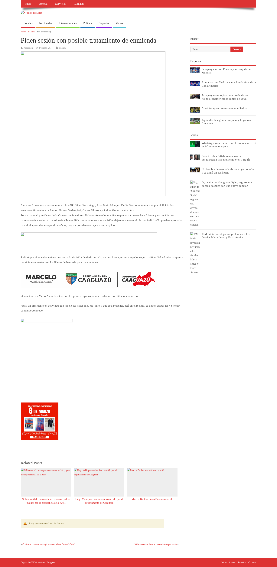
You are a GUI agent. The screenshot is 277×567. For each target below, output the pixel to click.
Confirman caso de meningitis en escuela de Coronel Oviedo (49, 544)
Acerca (43, 3)
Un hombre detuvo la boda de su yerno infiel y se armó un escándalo (228, 171)
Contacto (79, 3)
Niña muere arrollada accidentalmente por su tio (156, 544)
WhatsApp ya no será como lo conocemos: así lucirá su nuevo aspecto (229, 144)
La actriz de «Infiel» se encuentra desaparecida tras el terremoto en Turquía (226, 158)
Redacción (28, 48)
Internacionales (68, 23)
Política (87, 23)
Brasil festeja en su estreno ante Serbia (224, 108)
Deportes (104, 23)
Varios (119, 23)
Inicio (28, 3)
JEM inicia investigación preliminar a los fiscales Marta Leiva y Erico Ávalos (225, 235)
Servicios (60, 3)
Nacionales (45, 23)
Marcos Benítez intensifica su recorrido (152, 499)
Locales (28, 23)
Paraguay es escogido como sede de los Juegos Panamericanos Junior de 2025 (225, 97)
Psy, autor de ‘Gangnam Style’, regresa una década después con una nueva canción (227, 184)
